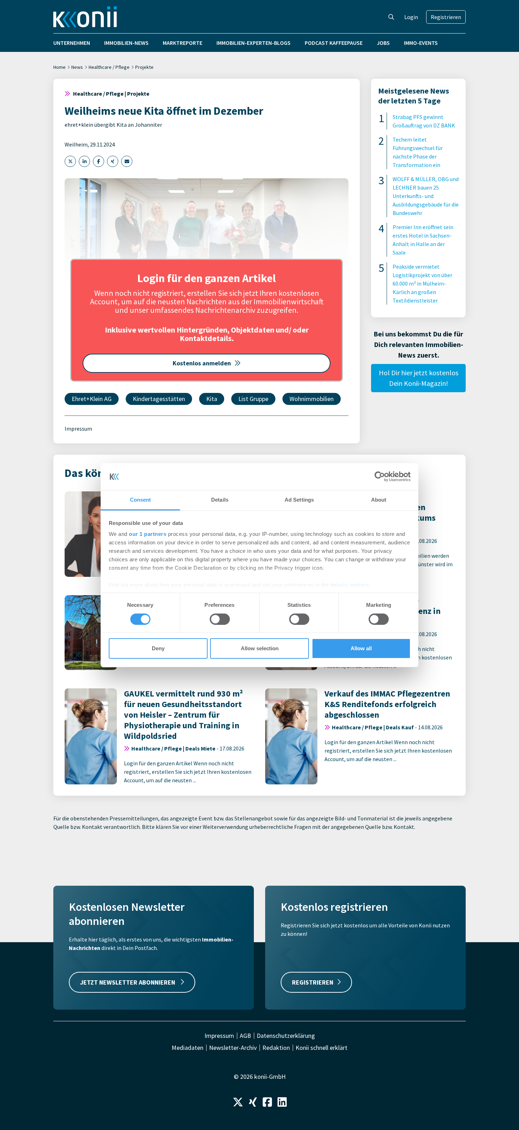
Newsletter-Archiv (233, 1048)
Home (59, 67)
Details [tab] (219, 500)
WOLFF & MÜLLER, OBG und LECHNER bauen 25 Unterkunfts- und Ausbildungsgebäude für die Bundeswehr (426, 195)
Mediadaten (187, 1048)
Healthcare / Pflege (109, 67)
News (77, 67)
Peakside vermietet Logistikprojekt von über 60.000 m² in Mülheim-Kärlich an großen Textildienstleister (422, 283)
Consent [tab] (140, 500)
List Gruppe (253, 399)
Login (411, 16)
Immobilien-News (126, 42)
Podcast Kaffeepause (334, 42)
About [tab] (379, 500)
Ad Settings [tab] (299, 500)
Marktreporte (182, 42)
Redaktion (276, 1048)
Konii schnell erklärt (321, 1048)
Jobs (383, 42)
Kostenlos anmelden (202, 363)
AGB (245, 1036)
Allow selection (260, 648)
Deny (158, 648)
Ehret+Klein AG (92, 399)
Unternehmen (71, 42)
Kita (211, 399)
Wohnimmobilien (312, 399)
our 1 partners (147, 534)
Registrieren (446, 16)
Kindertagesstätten (159, 399)
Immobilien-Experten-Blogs (253, 42)
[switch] (220, 619)
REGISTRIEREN (312, 982)
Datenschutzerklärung (286, 1036)
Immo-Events (421, 42)
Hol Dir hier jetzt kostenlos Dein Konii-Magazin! (418, 378)
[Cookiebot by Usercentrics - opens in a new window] (380, 476)
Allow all (361, 648)
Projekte (144, 67)
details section (349, 585)
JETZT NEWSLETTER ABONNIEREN (128, 982)
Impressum (78, 428)
